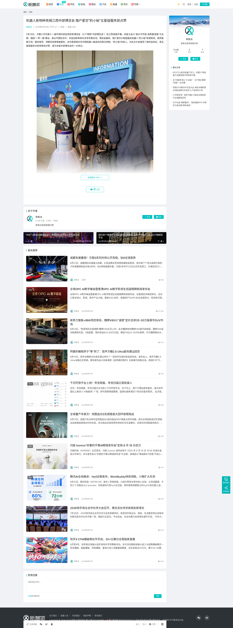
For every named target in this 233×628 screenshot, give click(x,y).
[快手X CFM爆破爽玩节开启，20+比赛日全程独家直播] (46, 550)
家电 (83, 4)
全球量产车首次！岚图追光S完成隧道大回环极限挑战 (102, 414)
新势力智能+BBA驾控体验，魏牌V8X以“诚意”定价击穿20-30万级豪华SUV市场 (116, 322)
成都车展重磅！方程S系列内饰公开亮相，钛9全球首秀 (103, 257)
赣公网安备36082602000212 (121, 620)
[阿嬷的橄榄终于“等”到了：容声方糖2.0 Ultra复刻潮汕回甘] (46, 362)
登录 (189, 4)
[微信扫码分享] (41, 624)
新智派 (29, 27)
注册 (196, 4)
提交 (157, 596)
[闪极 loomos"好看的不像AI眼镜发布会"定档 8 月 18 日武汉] (46, 456)
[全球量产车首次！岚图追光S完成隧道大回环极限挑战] (46, 425)
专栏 (125, 4)
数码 (93, 4)
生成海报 (33, 624)
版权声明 (87, 615)
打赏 (152, 623)
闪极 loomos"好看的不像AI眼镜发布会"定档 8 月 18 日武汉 (105, 445)
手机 (72, 4)
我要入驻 (64, 615)
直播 (115, 4)
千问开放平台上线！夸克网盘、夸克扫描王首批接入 (101, 383)
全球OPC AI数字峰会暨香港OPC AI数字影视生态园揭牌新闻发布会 (110, 289)
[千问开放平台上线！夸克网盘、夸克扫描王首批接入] (46, 394)
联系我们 (98, 615)
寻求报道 (76, 615)
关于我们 (53, 615)
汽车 (104, 4)
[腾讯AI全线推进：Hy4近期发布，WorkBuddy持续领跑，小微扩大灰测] (46, 487)
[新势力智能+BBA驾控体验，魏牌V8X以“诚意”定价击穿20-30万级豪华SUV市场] (46, 331)
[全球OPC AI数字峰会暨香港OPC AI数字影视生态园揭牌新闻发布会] (46, 300)
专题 (136, 4)
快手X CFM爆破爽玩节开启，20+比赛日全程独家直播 (102, 539)
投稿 (205, 4)
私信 (160, 217)
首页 (51, 4)
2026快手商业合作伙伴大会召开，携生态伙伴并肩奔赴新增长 (107, 508)
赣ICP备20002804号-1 (96, 620)
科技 (61, 4)
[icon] (198, 617)
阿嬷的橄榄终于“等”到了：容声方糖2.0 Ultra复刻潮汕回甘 (105, 351)
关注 (148, 217)
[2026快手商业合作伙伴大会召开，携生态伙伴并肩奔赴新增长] (46, 519)
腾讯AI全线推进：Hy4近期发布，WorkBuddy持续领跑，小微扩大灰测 (112, 476)
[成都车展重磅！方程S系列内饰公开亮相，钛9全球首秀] (46, 269)
